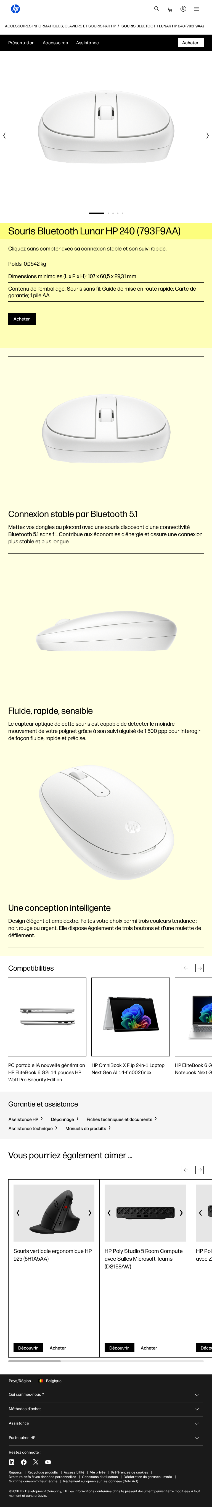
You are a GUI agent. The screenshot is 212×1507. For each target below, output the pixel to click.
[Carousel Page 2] (108, 213)
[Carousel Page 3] (113, 213)
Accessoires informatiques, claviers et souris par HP (60, 26)
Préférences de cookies (129, 1472)
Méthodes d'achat (25, 1409)
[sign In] (183, 8)
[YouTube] (48, 1462)
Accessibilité (74, 1472)
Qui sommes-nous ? (26, 1394)
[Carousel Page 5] (122, 213)
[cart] (170, 8)
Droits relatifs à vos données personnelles (42, 1477)
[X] (36, 1462)
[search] (156, 8)
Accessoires (55, 42)
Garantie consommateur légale (33, 1481)
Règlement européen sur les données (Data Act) (100, 1481)
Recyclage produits (43, 1472)
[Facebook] (23, 1462)
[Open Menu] (196, 8)
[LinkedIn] (11, 1462)
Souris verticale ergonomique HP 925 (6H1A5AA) (53, 1255)
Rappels (15, 1472)
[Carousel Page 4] (117, 213)
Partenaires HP (22, 1437)
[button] (200, 968)
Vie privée (97, 1472)
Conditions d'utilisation (100, 1477)
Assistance (87, 42)
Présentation (21, 42)
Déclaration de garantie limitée (148, 1477)
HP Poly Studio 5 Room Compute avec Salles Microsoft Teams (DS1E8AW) (144, 1259)
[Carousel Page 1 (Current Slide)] (96, 213)
